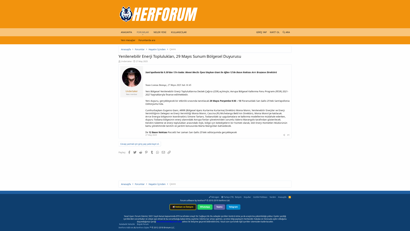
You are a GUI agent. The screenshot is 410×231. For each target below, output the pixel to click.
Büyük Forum (143, 224)
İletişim (238, 197)
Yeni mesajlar (128, 40)
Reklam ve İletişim (182, 206)
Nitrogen (215, 197)
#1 (288, 135)
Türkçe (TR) (228, 197)
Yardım (273, 197)
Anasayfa (126, 32)
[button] (142, 34)
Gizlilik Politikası (260, 197)
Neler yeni (160, 32)
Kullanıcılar (179, 32)
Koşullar (247, 197)
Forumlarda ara (147, 40)
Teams (219, 206)
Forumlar (143, 32)
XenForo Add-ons (126, 227)
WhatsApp (205, 206)
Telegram (233, 206)
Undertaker (126, 61)
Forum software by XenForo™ (205, 200)
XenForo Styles (142, 227)
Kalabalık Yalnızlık (127, 224)
